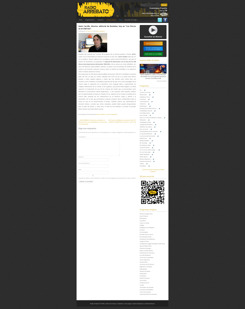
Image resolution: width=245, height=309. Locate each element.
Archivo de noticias (110, 303)
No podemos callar (145, 145)
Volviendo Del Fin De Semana (148, 294)
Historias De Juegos (145, 248)
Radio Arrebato (100, 31)
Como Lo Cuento (144, 223)
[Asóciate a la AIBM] (153, 56)
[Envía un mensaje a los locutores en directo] (153, 50)
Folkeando (143, 120)
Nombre (81, 157)
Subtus (142, 163)
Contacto (100, 20)
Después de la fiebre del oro (148, 108)
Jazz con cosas (144, 129)
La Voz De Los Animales (146, 257)
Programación (90, 20)
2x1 (141, 90)
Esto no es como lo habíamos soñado (150, 117)
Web (79, 169)
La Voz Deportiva (145, 260)
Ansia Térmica (144, 216)
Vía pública (143, 166)
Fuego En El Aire (144, 241)
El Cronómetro (144, 232)
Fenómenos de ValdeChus (147, 239)
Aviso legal (128, 303)
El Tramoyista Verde (145, 237)
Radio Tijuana (144, 157)
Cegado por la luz (145, 97)
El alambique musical (146, 111)
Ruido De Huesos (145, 278)
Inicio (80, 20)
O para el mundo (144, 147)
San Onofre (143, 280)
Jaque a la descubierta (146, 250)
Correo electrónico (84, 163)
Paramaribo (143, 273)
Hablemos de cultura (146, 127)
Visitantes (120, 303)
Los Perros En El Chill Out (147, 264)
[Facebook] (164, 22)
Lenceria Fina (143, 262)
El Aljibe (142, 225)
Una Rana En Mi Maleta (146, 290)
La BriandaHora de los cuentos (149, 131)
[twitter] (159, 22)
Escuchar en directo (153, 36)
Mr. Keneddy (143, 143)
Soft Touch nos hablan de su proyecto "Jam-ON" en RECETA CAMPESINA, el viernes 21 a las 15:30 (122, 122)
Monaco (152, 303)
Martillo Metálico (144, 140)
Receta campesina (145, 159)
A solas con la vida (145, 92)
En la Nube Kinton (145, 113)
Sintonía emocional (145, 161)
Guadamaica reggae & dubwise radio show (152, 244)
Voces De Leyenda (145, 292)
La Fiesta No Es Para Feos (147, 253)
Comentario (82, 137)
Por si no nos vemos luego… (148, 150)
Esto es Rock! (143, 115)
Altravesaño (143, 94)
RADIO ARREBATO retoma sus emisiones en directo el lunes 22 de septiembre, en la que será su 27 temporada (92, 122)
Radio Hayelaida (144, 154)
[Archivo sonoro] (153, 45)
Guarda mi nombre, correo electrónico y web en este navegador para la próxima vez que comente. (107, 178)
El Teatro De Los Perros (146, 234)
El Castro (142, 230)
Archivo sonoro (111, 20)
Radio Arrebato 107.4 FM (97, 303)
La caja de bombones (146, 134)
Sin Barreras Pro (144, 283)
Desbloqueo (143, 106)
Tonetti (142, 285)
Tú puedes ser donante (146, 287)
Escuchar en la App (131, 20)
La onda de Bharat (145, 255)
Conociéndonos (144, 101)
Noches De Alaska (145, 271)
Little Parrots (143, 138)
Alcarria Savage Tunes (146, 214)
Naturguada (143, 269)
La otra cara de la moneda (147, 136)
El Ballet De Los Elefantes (147, 227)
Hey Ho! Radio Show (145, 246)
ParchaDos (143, 276)
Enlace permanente (111, 114)
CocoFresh (143, 99)
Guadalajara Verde (145, 122)
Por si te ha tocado (145, 152)
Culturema (143, 104)
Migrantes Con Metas (146, 267)
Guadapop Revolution (146, 124)
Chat (120, 20)
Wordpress (140, 303)
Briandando (143, 218)
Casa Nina (143, 221)
